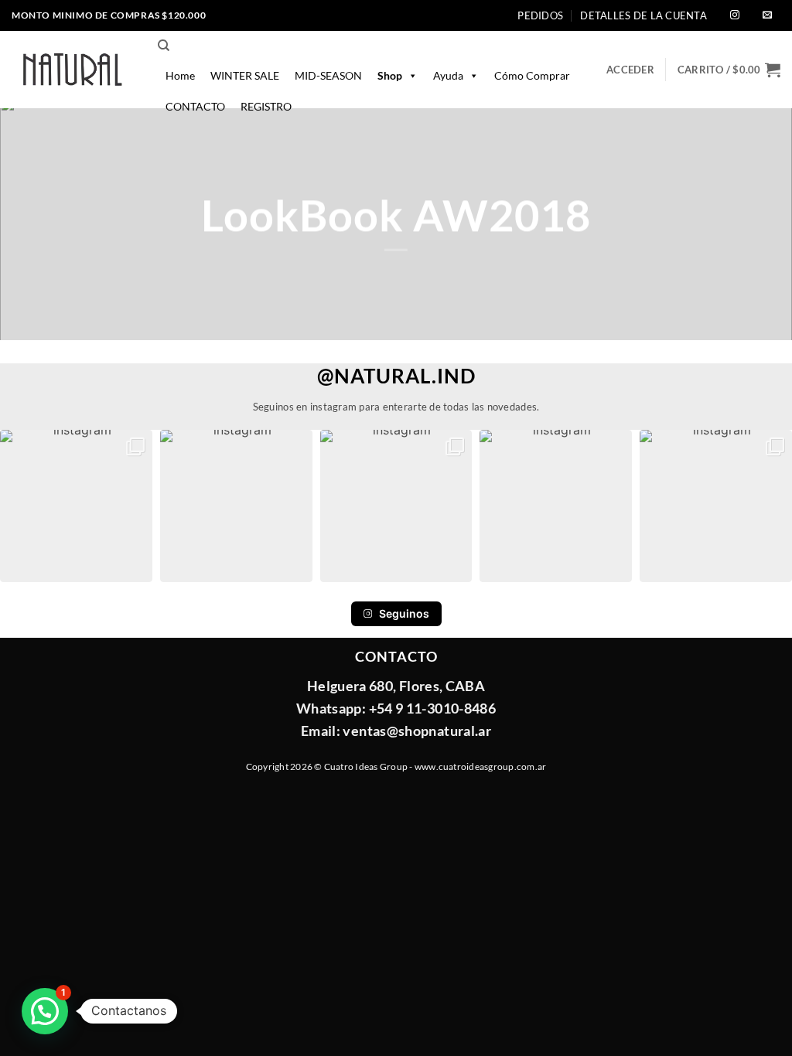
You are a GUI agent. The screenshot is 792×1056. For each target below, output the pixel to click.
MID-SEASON (328, 75)
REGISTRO (266, 106)
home (180, 75)
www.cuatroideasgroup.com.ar (480, 766)
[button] (729, 70)
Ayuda (448, 75)
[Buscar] (163, 45)
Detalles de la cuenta (643, 15)
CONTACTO (195, 106)
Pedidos (540, 15)
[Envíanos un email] (767, 16)
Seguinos (404, 613)
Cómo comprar (532, 75)
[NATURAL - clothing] (73, 70)
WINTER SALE (244, 75)
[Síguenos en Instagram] (734, 16)
